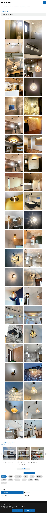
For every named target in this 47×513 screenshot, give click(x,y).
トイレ (18, 479)
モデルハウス (40, 473)
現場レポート (27, 492)
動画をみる (18, 473)
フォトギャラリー (5, 492)
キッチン (39, 476)
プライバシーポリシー (15, 506)
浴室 (11, 479)
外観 (11, 476)
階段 (37, 479)
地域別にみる (6, 473)
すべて (4, 476)
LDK (26, 476)
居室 (32, 476)
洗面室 (4, 479)
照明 (31, 479)
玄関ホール (19, 476)
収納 (24, 479)
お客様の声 (26, 495)
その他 (4, 482)
